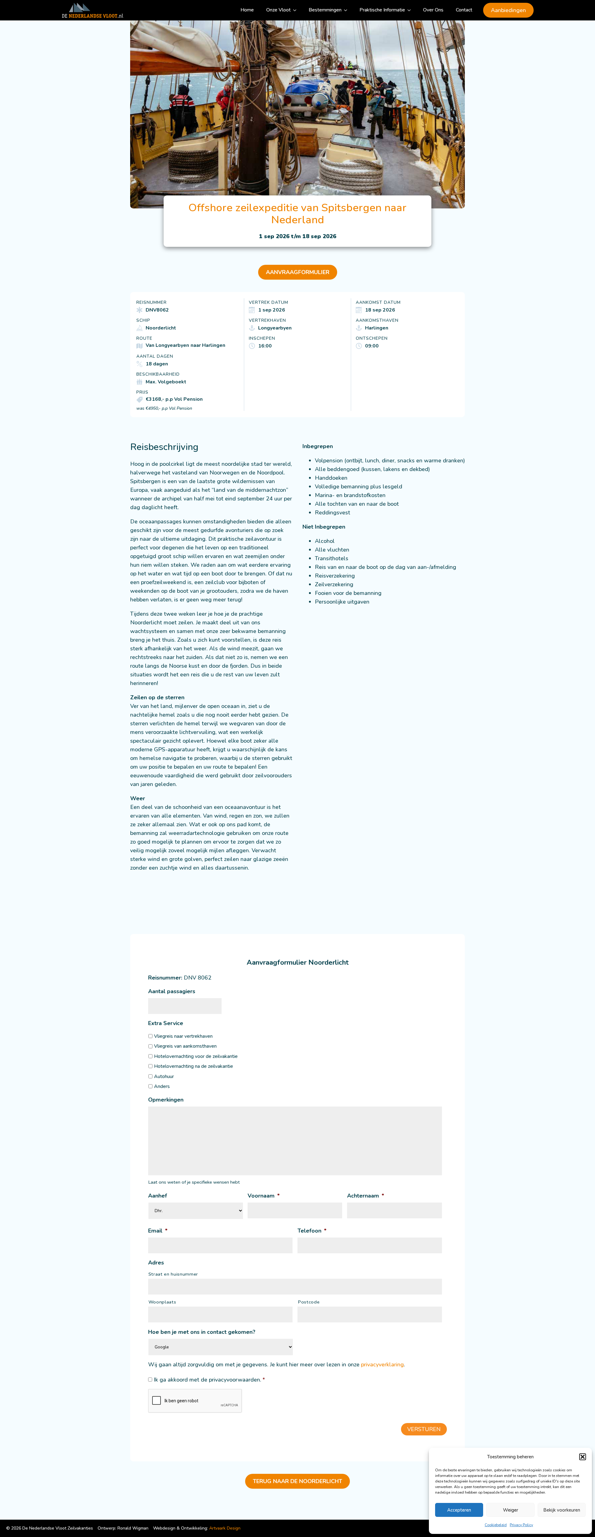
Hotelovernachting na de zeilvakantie (193, 1066)
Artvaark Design (224, 1528)
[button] (583, 1457)
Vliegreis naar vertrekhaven (183, 1036)
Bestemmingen (325, 10)
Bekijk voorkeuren (561, 1510)
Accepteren (459, 1510)
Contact (464, 10)
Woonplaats (162, 1302)
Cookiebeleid (496, 1524)
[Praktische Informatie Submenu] (411, 10)
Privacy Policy (521, 1524)
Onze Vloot (278, 10)
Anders (162, 1086)
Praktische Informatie (382, 10)
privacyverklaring (382, 1364)
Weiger (510, 1510)
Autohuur (164, 1076)
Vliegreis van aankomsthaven (185, 1046)
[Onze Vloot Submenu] (296, 10)
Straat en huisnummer (173, 1274)
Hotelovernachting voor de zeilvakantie (196, 1056)
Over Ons (433, 10)
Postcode (309, 1302)
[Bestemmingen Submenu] (347, 10)
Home (247, 10)
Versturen (424, 1429)
